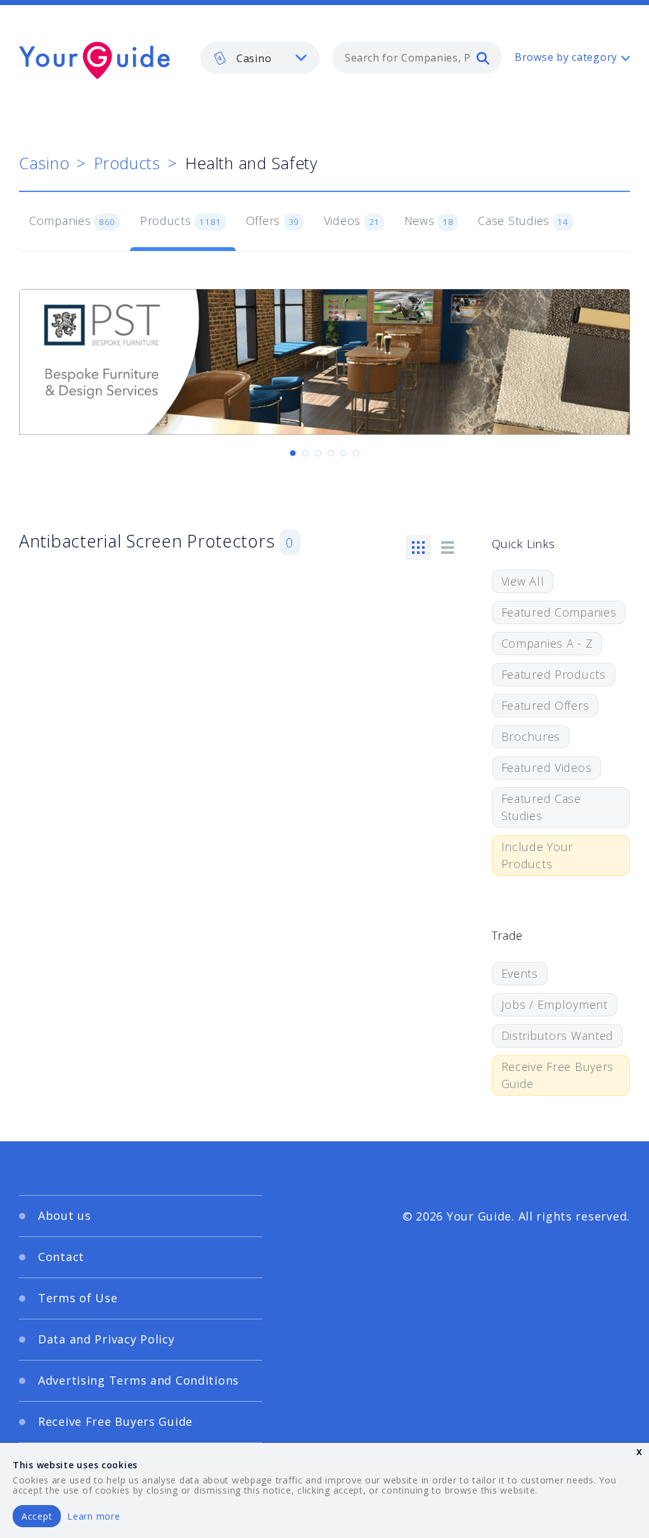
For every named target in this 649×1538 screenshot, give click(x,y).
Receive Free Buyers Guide (557, 1075)
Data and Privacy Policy (106, 1339)
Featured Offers (545, 705)
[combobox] (417, 58)
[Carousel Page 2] (305, 453)
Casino (44, 163)
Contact (61, 1256)
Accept (37, 1516)
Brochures (530, 736)
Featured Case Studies (541, 807)
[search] (483, 58)
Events (519, 973)
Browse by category (566, 57)
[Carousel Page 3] (318, 453)
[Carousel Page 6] (356, 453)
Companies (72, 220)
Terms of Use (78, 1297)
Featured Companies (559, 612)
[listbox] (259, 58)
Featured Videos (546, 767)
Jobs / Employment (554, 1004)
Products (127, 163)
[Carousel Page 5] (343, 453)
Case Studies (523, 220)
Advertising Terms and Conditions (138, 1380)
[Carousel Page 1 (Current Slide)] (293, 453)
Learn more (93, 1516)
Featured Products (553, 674)
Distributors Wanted (557, 1035)
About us (64, 1215)
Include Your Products (537, 855)
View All (522, 581)
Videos (352, 220)
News (429, 220)
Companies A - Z (547, 643)
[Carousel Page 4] (331, 453)
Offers (272, 220)
